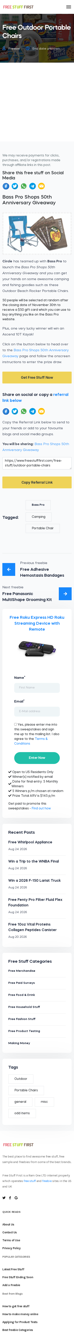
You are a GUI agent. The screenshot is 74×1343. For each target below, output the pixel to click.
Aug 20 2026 (17, 937)
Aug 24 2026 (17, 849)
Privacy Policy (11, 1248)
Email (19, 701)
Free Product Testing (24, 1031)
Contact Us (9, 1232)
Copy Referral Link (37, 482)
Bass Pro (38, 505)
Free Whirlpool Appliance (30, 842)
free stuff (30, 1181)
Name (19, 678)
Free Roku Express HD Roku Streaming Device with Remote (37, 624)
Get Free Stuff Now (37, 377)
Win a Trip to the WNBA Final (33, 861)
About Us (8, 1224)
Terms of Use (11, 1240)
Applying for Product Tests (19, 1322)
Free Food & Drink (21, 995)
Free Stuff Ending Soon (17, 1277)
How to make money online (20, 1314)
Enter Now (37, 758)
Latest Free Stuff (13, 1269)
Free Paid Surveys (21, 983)
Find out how (41, 808)
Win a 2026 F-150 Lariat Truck (34, 880)
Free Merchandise (21, 971)
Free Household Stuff (24, 1007)
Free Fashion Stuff (22, 1019)
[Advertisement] (37, 104)
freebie (47, 1181)
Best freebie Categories (17, 1330)
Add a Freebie (11, 1285)
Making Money (19, 1043)
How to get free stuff (15, 1306)
